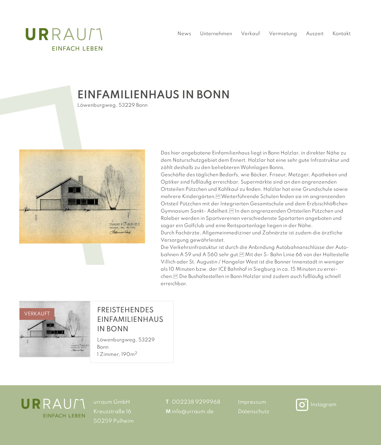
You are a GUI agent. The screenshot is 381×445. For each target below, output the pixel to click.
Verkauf (250, 33)
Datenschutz (253, 412)
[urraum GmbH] (64, 39)
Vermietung (283, 33)
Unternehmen (216, 33)
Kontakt (341, 33)
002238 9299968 (196, 402)
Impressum (252, 402)
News (184, 33)
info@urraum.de (193, 412)
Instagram (323, 405)
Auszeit (315, 33)
